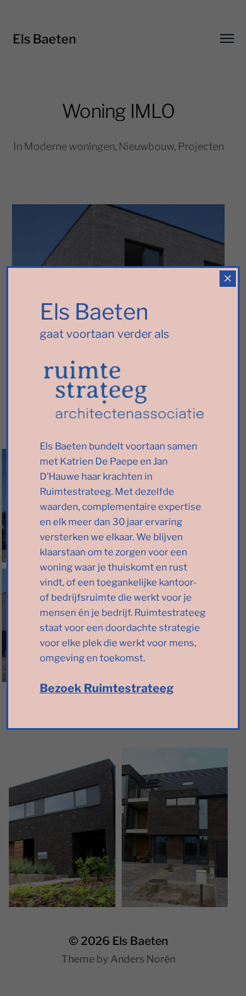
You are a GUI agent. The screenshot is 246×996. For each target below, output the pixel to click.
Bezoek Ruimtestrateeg (106, 688)
